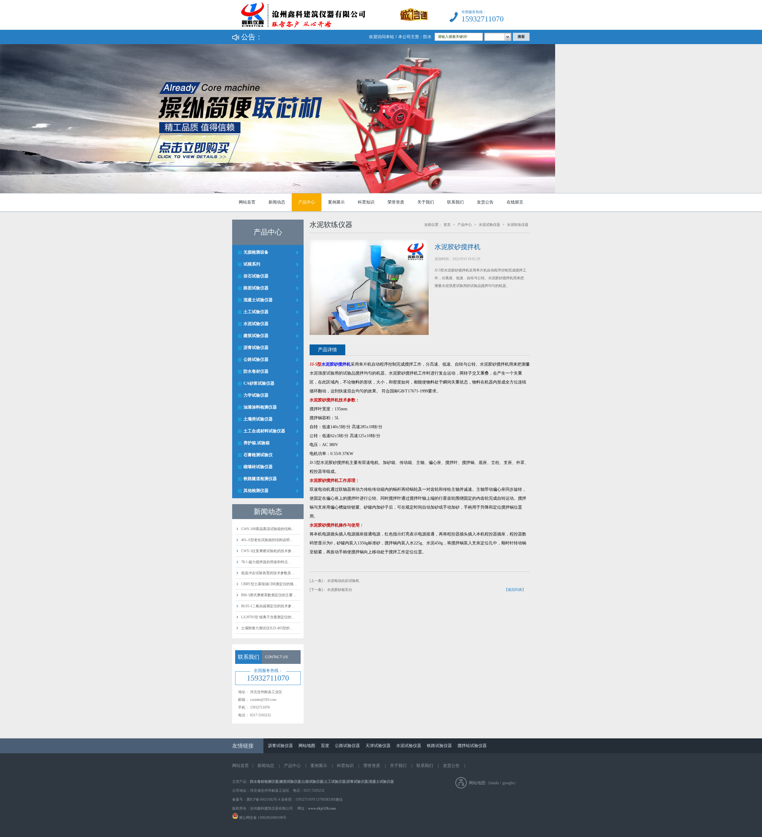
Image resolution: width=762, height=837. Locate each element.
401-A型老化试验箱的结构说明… (267, 540)
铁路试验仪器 (439, 745)
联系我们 (455, 202)
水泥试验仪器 (255, 324)
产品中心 (306, 202)
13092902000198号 (271, 818)
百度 (325, 745)
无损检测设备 (255, 252)
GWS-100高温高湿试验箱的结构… (268, 529)
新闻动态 (276, 202)
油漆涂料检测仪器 (260, 407)
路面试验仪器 (255, 288)
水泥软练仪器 (517, 225)
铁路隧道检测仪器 (260, 478)
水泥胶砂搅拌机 (336, 364)
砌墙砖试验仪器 (258, 467)
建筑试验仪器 (255, 335)
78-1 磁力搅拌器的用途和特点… (266, 562)
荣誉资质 (396, 202)
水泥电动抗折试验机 (343, 581)
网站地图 (307, 745)
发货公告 (485, 202)
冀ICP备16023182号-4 (263, 799)
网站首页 (247, 202)
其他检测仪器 (255, 490)
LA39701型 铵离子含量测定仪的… (268, 617)
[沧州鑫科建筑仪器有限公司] (330, 28)
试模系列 (251, 264)
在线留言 (515, 202)
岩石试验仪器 (255, 276)
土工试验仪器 (255, 312)
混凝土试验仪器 (258, 300)
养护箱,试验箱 (256, 443)
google (508, 783)
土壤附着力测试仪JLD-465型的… (267, 628)
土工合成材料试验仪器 (264, 431)
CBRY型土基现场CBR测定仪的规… (269, 584)
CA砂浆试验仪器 (258, 383)
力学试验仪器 (255, 395)
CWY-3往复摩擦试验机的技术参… (268, 551)
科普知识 (366, 202)
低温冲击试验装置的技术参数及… (268, 573)
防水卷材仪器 (255, 371)
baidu (494, 783)
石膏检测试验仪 (258, 455)
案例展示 (336, 202)
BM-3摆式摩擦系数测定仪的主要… (268, 595)
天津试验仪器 (378, 745)
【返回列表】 (515, 590)
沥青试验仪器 (255, 347)
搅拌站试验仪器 (472, 745)
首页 (447, 225)
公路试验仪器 (255, 359)
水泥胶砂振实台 (339, 590)
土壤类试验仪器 (258, 419)
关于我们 (425, 202)
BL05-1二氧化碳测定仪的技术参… (268, 606)
